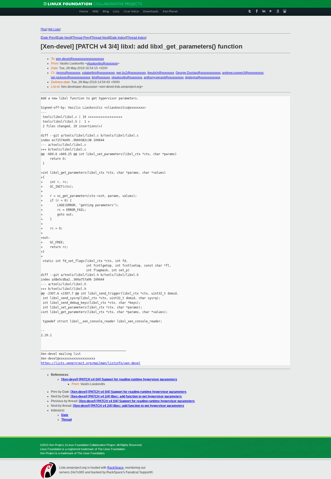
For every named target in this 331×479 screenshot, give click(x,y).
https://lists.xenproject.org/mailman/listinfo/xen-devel (90, 363)
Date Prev (48, 37)
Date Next (64, 37)
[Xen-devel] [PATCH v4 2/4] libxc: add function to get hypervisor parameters (126, 396)
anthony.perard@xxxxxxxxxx (164, 77)
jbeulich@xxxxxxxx (160, 73)
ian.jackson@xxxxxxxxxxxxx (70, 77)
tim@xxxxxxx (101, 77)
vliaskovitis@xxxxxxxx (102, 63)
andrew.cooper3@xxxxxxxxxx (243, 73)
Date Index (117, 37)
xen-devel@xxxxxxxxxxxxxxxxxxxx (80, 59)
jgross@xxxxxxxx (68, 73)
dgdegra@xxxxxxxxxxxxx (202, 77)
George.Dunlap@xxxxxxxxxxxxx (198, 73)
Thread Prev (81, 37)
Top (44, 29)
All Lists (54, 29)
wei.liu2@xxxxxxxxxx (131, 73)
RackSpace (115, 467)
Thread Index (136, 37)
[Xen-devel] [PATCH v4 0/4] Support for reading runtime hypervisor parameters (119, 379)
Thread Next (100, 37)
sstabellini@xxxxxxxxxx (98, 73)
